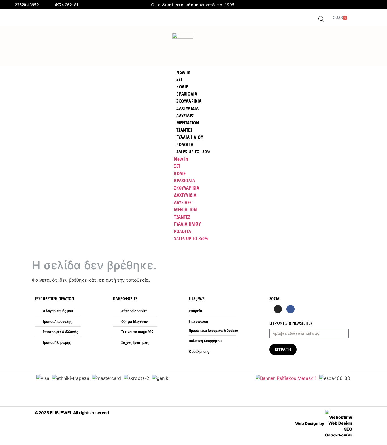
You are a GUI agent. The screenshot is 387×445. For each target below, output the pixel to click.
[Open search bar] (321, 19)
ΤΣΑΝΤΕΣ (182, 216)
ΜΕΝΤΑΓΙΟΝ (185, 209)
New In (181, 159)
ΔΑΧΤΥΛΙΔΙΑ (185, 195)
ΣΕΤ (177, 166)
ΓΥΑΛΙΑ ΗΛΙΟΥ (187, 224)
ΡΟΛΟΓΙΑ (182, 231)
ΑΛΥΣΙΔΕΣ (183, 202)
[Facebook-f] (362, 4)
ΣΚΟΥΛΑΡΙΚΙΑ (186, 188)
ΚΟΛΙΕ (180, 173)
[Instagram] (370, 4)
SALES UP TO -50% (193, 151)
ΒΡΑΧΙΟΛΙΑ (184, 180)
